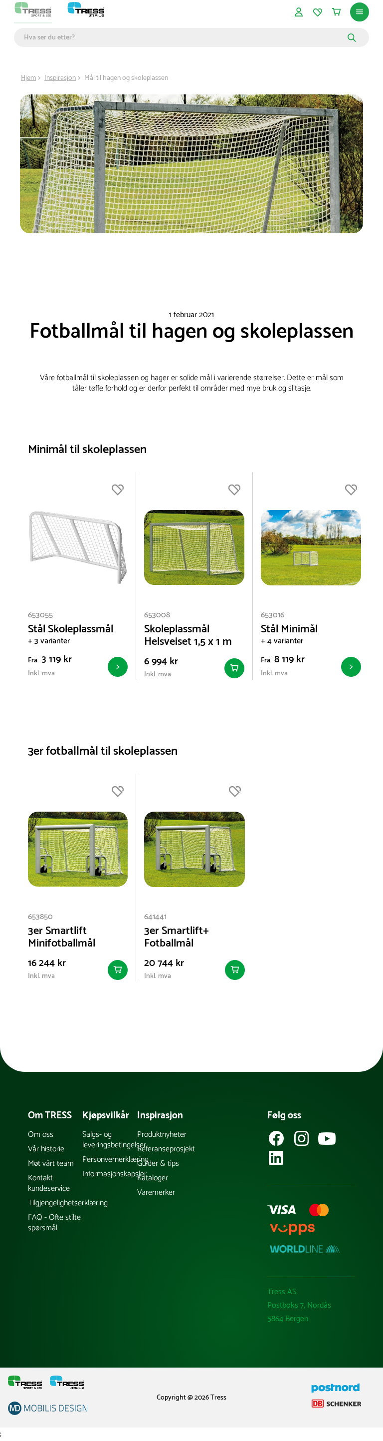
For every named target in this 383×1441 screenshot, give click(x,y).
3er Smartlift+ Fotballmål (176, 937)
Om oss (40, 1134)
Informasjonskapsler (109, 1174)
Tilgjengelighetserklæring (55, 1203)
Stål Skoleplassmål (70, 629)
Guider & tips (158, 1163)
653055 (40, 615)
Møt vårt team (51, 1163)
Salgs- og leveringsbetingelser (109, 1139)
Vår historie (46, 1149)
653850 (40, 917)
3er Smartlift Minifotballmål (61, 937)
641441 (155, 917)
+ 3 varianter (49, 641)
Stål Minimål (289, 629)
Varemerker (156, 1192)
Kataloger (152, 1178)
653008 (157, 615)
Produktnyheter (162, 1134)
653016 (272, 615)
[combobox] (184, 37)
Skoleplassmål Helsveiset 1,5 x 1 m (188, 635)
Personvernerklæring (109, 1159)
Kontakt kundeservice (49, 1183)
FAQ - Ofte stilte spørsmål (54, 1222)
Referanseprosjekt (164, 1149)
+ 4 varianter (282, 641)
